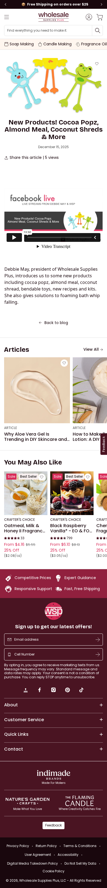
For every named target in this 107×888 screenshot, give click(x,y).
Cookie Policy (53, 871)
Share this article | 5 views (34, 157)
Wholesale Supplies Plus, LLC (60, 880)
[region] (53, 4)
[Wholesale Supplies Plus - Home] (53, 17)
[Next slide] (101, 4)
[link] (25, 691)
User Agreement (38, 854)
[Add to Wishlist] (96, 63)
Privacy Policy (18, 845)
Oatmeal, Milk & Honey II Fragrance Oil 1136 (24, 528)
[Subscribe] (97, 639)
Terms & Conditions (80, 845)
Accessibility (68, 854)
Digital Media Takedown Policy (32, 863)
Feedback (53, 825)
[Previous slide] (5, 4)
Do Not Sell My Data (80, 863)
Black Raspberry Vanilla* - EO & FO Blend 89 (69, 528)
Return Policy (46, 845)
